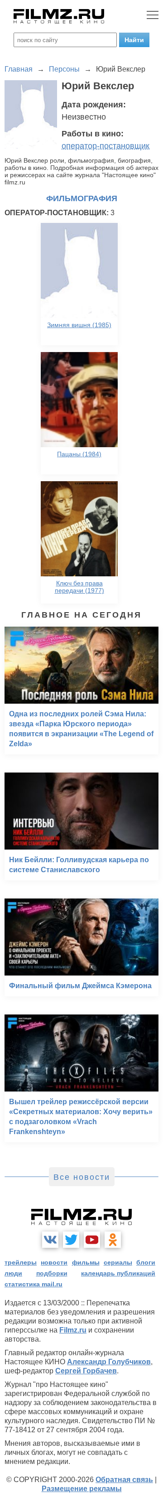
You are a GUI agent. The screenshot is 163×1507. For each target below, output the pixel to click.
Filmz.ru (72, 1330)
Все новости (81, 1177)
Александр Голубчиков (109, 1362)
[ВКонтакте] (50, 1240)
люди (13, 1273)
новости (54, 1262)
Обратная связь (124, 1479)
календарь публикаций (118, 1273)
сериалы (118, 1262)
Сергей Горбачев (86, 1371)
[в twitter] (71, 1240)
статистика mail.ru (33, 1284)
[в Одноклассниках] (113, 1240)
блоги (145, 1262)
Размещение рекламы (82, 1489)
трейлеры (21, 1262)
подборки (51, 1273)
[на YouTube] (92, 1240)
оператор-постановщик (105, 145)
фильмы (86, 1262)
